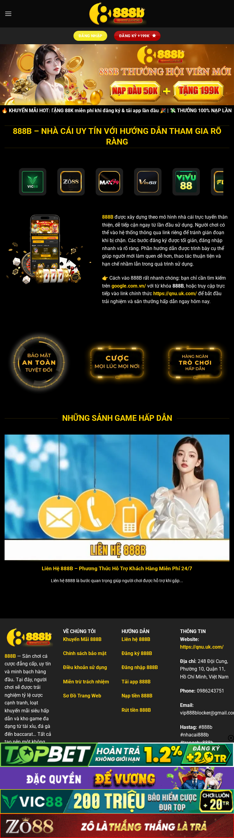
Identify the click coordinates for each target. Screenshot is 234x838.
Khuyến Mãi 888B (82, 639)
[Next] (221, 506)
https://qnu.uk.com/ (175, 293)
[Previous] (12, 506)
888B (107, 217)
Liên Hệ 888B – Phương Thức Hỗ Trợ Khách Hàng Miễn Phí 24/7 (117, 568)
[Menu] (8, 13)
